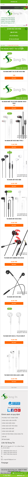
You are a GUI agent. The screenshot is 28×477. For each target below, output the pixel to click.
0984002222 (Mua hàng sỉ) (8, 18)
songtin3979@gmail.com (8, 23)
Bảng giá (14, 1)
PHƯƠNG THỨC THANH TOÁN (10, 418)
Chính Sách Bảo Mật (8, 431)
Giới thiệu (14, 32)
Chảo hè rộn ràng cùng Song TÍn (12, 434)
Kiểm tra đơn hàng (5, 25)
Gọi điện (7, 475)
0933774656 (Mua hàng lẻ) (8, 21)
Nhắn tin (22, 475)
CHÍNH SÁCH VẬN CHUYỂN (9, 420)
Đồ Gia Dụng (6, 439)
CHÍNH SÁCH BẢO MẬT (8, 428)
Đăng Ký (16, 7)
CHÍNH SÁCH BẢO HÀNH (8, 423)
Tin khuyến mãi (14, 39)
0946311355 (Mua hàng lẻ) (8, 19)
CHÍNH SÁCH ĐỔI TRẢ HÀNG (9, 426)
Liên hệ (4, 436)
